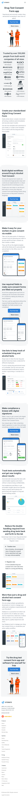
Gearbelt (3, 727)
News (3, 776)
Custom (3, 751)
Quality (3, 742)
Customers (4, 768)
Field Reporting (5, 740)
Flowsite (3, 730)
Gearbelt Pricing (5, 759)
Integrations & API (6, 783)
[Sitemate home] (7, 702)
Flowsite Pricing (5, 762)
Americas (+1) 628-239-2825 (8, 708)
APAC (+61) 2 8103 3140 (7, 706)
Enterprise (4, 770)
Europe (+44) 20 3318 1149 (8, 710)
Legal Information (6, 795)
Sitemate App (5, 732)
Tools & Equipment (6, 749)
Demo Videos (5, 779)
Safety (3, 738)
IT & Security (4, 781)
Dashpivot (4, 725)
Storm (3, 723)
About (3, 772)
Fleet (3, 747)
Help (3, 785)
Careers (3, 774)
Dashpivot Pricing (5, 757)
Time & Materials (5, 744)
